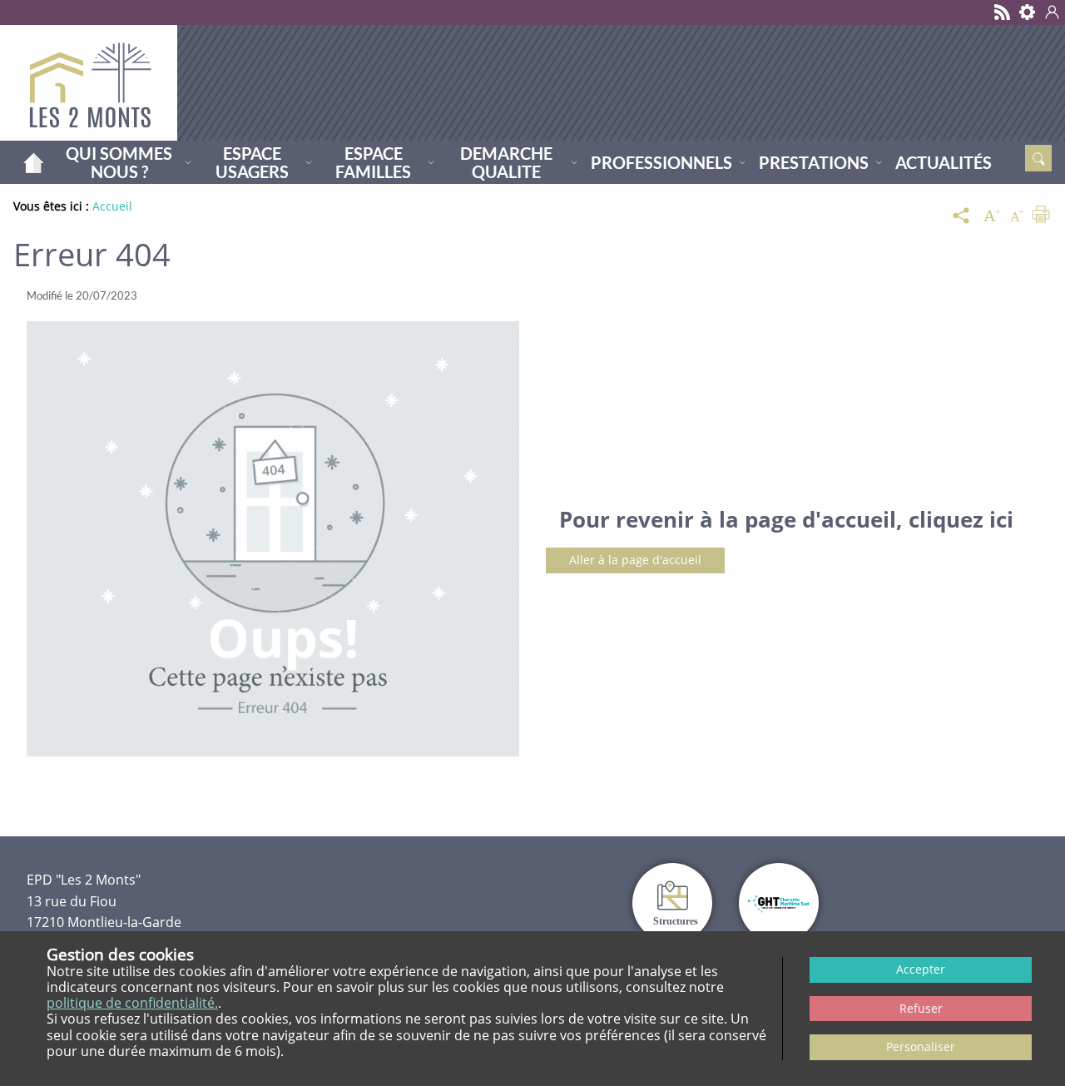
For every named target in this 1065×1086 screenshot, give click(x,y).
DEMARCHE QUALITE (506, 162)
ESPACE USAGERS (252, 162)
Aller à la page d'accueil (635, 560)
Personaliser (920, 1046)
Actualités (943, 162)
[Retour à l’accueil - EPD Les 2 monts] (88, 83)
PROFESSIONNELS (661, 162)
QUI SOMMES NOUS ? (119, 162)
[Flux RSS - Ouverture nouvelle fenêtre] (1002, 12)
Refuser (921, 1008)
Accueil (33, 162)
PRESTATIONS (814, 162)
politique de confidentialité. (132, 1003)
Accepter (920, 969)
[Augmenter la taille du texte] (992, 216)
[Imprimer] (1041, 216)
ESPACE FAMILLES (373, 162)
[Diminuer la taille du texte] (1017, 216)
